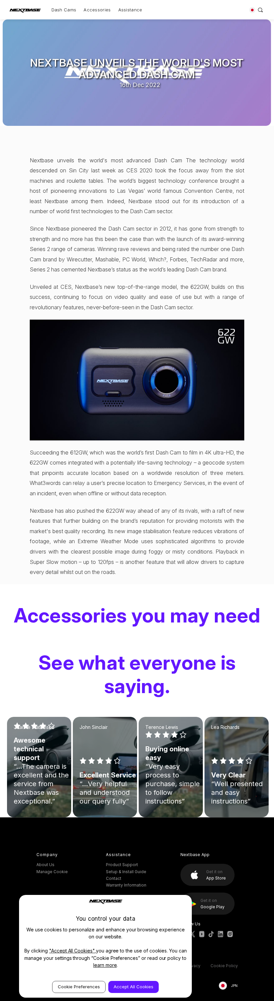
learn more (105, 965)
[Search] (260, 9)
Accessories (97, 9)
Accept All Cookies (133, 986)
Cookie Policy (224, 965)
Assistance (130, 9)
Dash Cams (64, 9)
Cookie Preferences (79, 986)
